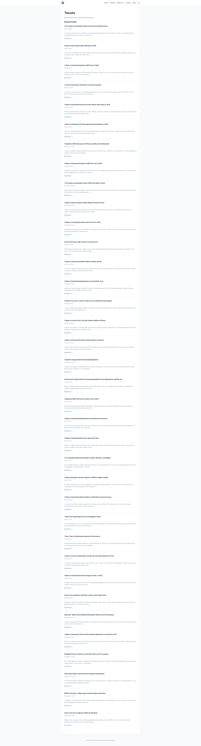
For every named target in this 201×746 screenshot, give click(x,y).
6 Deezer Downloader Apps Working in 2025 (80, 46)
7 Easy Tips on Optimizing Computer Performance (82, 536)
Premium (112, 3)
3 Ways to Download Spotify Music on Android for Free (83, 281)
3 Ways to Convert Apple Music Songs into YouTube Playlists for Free (89, 556)
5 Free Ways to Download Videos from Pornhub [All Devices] (86, 26)
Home (106, 3)
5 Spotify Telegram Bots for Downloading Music (81, 360)
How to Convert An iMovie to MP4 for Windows (81, 713)
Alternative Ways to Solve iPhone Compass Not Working (84, 674)
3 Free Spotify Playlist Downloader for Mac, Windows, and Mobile (87, 458)
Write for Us (120, 3)
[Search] (139, 3)
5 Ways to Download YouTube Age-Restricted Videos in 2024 (86, 124)
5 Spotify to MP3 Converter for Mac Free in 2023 (81, 399)
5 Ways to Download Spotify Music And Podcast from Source (86, 418)
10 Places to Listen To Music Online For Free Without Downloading (88, 301)
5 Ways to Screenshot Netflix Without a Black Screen (83, 261)
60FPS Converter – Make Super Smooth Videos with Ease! (85, 693)
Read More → (68, 38)
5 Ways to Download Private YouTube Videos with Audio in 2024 (87, 105)
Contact (128, 3)
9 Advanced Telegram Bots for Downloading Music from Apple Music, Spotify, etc (93, 379)
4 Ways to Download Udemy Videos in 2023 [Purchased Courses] (87, 497)
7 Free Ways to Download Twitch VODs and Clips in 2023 (84, 183)
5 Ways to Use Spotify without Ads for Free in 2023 (82, 222)
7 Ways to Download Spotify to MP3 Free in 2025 (81, 65)
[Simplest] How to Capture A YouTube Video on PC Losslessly (86, 654)
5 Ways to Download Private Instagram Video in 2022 (83, 575)
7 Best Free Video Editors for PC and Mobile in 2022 (82, 517)
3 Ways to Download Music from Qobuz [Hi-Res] (81, 438)
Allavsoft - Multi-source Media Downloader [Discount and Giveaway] (89, 615)
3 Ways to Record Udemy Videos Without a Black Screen (84, 203)
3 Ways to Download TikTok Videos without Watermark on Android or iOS (90, 634)
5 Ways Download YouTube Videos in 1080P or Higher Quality (86, 477)
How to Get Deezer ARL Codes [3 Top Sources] (81, 242)
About (134, 3)
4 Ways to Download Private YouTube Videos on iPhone (84, 340)
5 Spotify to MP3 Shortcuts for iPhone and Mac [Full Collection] (86, 144)
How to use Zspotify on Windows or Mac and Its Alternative (85, 595)
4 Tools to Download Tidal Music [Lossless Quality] (82, 85)
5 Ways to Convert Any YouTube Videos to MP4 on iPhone (85, 320)
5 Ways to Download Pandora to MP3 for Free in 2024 (83, 163)
